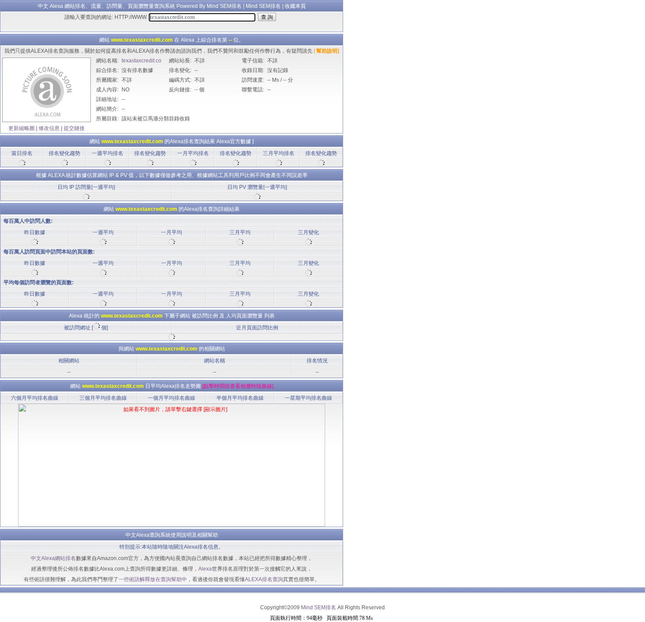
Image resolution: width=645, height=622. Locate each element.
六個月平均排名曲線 (34, 398)
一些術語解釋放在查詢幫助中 (152, 579)
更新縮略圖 (21, 128)
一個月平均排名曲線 (171, 398)
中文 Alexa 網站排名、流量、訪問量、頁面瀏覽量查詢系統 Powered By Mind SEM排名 (140, 6)
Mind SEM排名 (263, 6)
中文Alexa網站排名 (53, 558)
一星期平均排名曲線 (308, 398)
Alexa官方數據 (233, 141)
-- (196, 90)
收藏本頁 (295, 6)
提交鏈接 (74, 128)
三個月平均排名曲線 (103, 398)
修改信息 (49, 128)
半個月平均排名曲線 (240, 398)
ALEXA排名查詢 (264, 579)
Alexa (205, 569)
